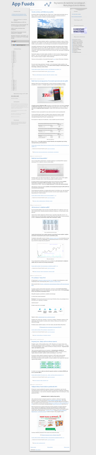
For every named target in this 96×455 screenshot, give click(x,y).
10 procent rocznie (77, 39)
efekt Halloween (39, 74)
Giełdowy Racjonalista (77, 43)
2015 (14, 62)
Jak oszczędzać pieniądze (78, 46)
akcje (35, 74)
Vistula (56, 74)
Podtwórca (75, 50)
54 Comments (52, 439)
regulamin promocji (50, 410)
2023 (14, 51)
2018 (14, 58)
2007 (14, 89)
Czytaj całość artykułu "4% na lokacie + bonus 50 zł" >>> (43, 329)
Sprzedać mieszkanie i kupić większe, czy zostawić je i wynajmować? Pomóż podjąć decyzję (19, 37)
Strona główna (50, 447)
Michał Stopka (76, 48)
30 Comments (52, 377)
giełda (47, 74)
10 (12, 66)
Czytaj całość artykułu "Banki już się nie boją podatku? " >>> (44, 195)
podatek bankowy (42, 201)
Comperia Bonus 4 (40, 335)
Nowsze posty (33, 447)
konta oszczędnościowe (43, 152)
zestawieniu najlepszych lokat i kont (45, 280)
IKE (49, 74)
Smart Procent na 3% (57, 404)
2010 (14, 85)
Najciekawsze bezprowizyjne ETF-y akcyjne (20, 15)
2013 (14, 81)
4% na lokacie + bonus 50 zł (38, 277)
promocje (49, 335)
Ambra (35, 271)
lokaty (38, 443)
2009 (14, 87)
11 (12, 65)
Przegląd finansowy (77, 52)
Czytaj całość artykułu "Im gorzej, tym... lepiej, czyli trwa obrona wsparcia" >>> (48, 374)
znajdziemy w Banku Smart (54, 281)
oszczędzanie (56, 152)
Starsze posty (66, 447)
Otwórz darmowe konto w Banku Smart (50, 435)
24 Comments (52, 268)
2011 (14, 84)
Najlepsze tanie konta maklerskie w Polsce (19, 14)
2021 (14, 54)
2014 (14, 80)
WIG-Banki (48, 201)
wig (47, 380)
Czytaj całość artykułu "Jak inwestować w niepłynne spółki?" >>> (45, 266)
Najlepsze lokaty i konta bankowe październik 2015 (44, 386)
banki (35, 201)
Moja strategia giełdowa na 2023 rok (18, 22)
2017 (14, 59)
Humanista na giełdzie (77, 45)
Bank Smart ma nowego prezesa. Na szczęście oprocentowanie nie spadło (50, 81)
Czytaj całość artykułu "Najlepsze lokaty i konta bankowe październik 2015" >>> (48, 437)
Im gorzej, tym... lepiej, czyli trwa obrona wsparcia (44, 341)
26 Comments (52, 71)
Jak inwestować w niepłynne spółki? (41, 207)
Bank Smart (36, 152)
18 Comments (52, 197)
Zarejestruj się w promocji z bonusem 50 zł (50, 327)
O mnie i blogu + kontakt (77, 14)
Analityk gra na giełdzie (77, 41)
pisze (54, 59)
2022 (14, 52)
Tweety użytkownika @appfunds (76, 16)
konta (35, 443)
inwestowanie (45, 271)
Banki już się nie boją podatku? (39, 158)
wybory (51, 201)
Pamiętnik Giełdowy (77, 49)
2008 (14, 88)
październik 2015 (42, 443)
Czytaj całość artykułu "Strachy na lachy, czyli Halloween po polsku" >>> (46, 69)
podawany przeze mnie (54, 238)
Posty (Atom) (37, 449)
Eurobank (45, 335)
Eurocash (44, 74)
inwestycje (52, 74)
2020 (14, 55)
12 (12, 63)
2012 (14, 83)
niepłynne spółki (51, 271)
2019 (14, 56)
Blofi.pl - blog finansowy (78, 42)
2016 (14, 60)
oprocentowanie (50, 152)
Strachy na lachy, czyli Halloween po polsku (42, 12)
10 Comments (52, 148)
